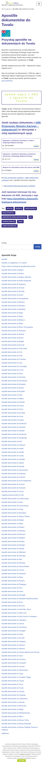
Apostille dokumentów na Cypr (12, 363)
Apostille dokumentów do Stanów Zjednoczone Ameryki (20, 652)
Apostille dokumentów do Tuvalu (12, 688)
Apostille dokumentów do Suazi (12, 656)
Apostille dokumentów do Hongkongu (14, 438)
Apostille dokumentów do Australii (13, 291)
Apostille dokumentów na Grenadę (13, 413)
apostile (10, 208)
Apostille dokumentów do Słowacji (13, 645)
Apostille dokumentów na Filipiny (13, 398)
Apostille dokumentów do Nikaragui (13, 556)
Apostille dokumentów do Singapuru (14, 641)
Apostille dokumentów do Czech (12, 370)
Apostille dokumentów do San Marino (14, 627)
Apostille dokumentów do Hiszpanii (13, 427)
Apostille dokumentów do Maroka (13, 527)
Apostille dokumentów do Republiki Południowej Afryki (20, 598)
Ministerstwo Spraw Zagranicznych (14, 217)
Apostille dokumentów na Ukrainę (13, 691)
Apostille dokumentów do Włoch (12, 716)
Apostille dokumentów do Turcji (12, 684)
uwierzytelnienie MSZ (9, 225)
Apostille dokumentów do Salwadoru (14, 620)
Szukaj (4, 243)
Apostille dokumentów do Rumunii (13, 606)
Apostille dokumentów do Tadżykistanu (15, 670)
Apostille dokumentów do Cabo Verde (14, 348)
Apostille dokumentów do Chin (12, 352)
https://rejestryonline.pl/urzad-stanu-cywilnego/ (19, 186)
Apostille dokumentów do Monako (13, 541)
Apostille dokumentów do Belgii (12, 313)
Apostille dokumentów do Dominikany (14, 381)
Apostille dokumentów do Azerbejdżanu (15, 298)
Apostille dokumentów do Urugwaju (13, 695)
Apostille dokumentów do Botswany (14, 331)
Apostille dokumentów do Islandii (13, 452)
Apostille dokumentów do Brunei (12, 338)
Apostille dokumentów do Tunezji (13, 681)
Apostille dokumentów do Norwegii (13, 563)
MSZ (30, 217)
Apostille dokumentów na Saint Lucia (14, 613)
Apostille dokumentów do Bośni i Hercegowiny (17, 327)
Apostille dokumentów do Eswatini (13, 391)
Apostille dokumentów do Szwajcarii (14, 663)
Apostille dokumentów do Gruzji (12, 416)
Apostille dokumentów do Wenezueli (14, 706)
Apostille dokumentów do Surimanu (14, 659)
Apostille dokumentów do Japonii (13, 463)
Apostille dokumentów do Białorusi (13, 320)
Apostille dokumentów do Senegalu (13, 631)
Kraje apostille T (8, 212)
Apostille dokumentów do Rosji (12, 602)
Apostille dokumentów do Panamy (13, 581)
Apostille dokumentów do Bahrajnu (13, 306)
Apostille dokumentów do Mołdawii (13, 538)
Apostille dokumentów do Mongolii (13, 545)
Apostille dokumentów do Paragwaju (14, 584)
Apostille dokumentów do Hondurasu (14, 434)
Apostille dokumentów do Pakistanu (14, 573)
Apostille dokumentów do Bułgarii (13, 341)
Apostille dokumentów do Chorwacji (14, 359)
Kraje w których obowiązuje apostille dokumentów (18, 266)
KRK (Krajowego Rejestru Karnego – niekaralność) (21, 126)
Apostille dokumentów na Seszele (13, 638)
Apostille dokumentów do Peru (12, 588)
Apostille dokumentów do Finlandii (13, 402)
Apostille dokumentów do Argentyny (14, 284)
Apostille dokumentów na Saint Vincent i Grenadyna (19, 616)
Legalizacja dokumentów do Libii (12, 495)
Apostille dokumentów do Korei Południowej (16, 481)
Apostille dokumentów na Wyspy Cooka (15, 720)
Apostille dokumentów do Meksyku (13, 534)
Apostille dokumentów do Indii (12, 441)
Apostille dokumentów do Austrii (12, 295)
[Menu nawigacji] (39, 4)
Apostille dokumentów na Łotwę (12, 509)
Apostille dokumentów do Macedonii (14, 513)
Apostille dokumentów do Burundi (13, 345)
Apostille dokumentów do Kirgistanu (14, 473)
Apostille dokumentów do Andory (13, 273)
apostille (19, 208)
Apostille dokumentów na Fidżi (12, 395)
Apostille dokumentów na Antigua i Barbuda (16, 277)
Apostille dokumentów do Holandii (13, 431)
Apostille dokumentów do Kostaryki (13, 488)
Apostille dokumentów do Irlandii (12, 448)
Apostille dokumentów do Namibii (13, 548)
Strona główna (6, 9)
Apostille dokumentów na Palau (12, 577)
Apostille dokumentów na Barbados (14, 309)
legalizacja (5, 733)
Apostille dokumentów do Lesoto (13, 491)
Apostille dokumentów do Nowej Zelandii (15, 566)
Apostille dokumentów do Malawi (13, 520)
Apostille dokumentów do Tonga (12, 673)
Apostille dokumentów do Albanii (12, 270)
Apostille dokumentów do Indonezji (13, 445)
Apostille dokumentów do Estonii (13, 388)
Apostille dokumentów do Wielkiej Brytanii (16, 713)
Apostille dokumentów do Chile (12, 356)
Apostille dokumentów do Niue (12, 559)
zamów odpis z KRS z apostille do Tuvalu (21, 98)
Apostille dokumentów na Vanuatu (13, 702)
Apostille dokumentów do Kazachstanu (15, 470)
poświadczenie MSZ (9, 221)
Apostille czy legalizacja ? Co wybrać (14, 263)
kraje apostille (30, 208)
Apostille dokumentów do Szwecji (13, 666)
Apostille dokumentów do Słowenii (13, 648)
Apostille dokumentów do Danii (12, 373)
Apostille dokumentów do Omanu (13, 570)
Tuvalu (20, 221)
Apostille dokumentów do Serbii (12, 634)
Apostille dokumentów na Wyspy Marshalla (16, 723)
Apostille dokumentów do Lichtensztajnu (15, 498)
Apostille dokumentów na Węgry (12, 709)
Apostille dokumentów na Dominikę (13, 377)
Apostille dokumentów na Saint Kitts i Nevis (16, 609)
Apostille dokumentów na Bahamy (13, 302)
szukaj (37, 247)
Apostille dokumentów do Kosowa (13, 484)
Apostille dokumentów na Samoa (13, 623)
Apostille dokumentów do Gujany (13, 420)
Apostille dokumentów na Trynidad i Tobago (16, 677)
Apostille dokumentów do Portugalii (13, 595)
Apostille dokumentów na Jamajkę (13, 459)
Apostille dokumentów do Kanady (13, 466)
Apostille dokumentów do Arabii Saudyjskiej (16, 280)
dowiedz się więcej (25, 754)
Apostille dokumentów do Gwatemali (14, 423)
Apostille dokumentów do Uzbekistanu (15, 698)
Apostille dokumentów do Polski (12, 591)
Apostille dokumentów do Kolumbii (13, 477)
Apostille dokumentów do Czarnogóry (14, 366)
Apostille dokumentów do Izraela (13, 456)
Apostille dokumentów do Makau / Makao (16, 516)
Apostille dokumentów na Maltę (12, 523)
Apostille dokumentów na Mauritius (13, 531)
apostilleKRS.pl (7, 81)
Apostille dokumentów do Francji (13, 406)
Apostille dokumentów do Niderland (13, 552)
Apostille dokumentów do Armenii (13, 288)
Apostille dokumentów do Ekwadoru (14, 384)
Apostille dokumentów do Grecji (12, 409)
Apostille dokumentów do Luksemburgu (15, 506)
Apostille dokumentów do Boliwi (12, 323)
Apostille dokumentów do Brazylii (13, 334)
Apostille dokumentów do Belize (12, 316)
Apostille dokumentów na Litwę (12, 502)
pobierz (36, 146)
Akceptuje (21, 760)
